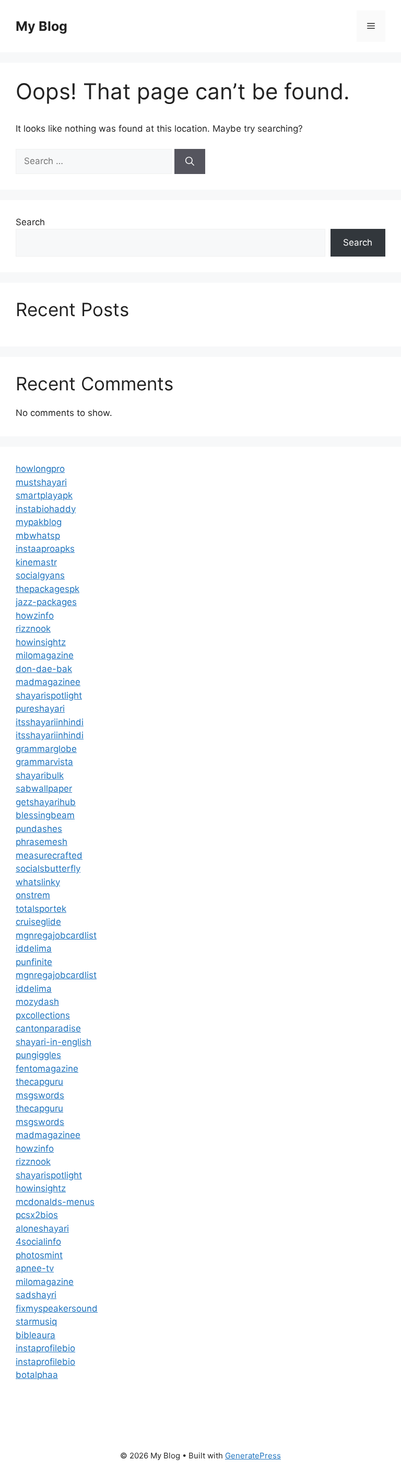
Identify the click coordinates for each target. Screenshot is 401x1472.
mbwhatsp (38, 535)
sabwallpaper (44, 788)
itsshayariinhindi (50, 722)
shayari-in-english (53, 1042)
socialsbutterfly (48, 868)
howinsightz (41, 642)
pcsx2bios (37, 1215)
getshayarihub (46, 802)
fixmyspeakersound (57, 1308)
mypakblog (39, 522)
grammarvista (44, 762)
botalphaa (37, 1375)
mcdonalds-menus (55, 1202)
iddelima (34, 948)
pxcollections (43, 1015)
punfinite (34, 962)
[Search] (189, 161)
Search (30, 222)
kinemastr (36, 562)
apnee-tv (35, 1268)
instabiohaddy (46, 509)
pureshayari (40, 708)
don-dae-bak (44, 669)
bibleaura (35, 1335)
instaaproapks (45, 548)
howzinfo (35, 615)
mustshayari (41, 482)
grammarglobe (46, 749)
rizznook (33, 628)
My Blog (41, 26)
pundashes (39, 829)
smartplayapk (44, 495)
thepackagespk (47, 589)
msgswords (40, 1095)
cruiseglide (38, 922)
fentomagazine (47, 1068)
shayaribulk (40, 775)
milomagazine (45, 655)
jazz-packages (46, 602)
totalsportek (41, 908)
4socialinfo (38, 1241)
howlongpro (40, 468)
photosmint (39, 1255)
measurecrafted (49, 855)
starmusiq (36, 1321)
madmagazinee (48, 682)
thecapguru (39, 1081)
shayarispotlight (49, 695)
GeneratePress (253, 1456)
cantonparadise (48, 1028)
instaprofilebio (45, 1348)
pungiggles (38, 1055)
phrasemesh (41, 842)
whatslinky (38, 882)
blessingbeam (45, 815)
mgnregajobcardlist (56, 935)
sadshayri (36, 1295)
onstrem (33, 895)
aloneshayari (42, 1228)
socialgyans (40, 575)
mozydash (37, 1001)
